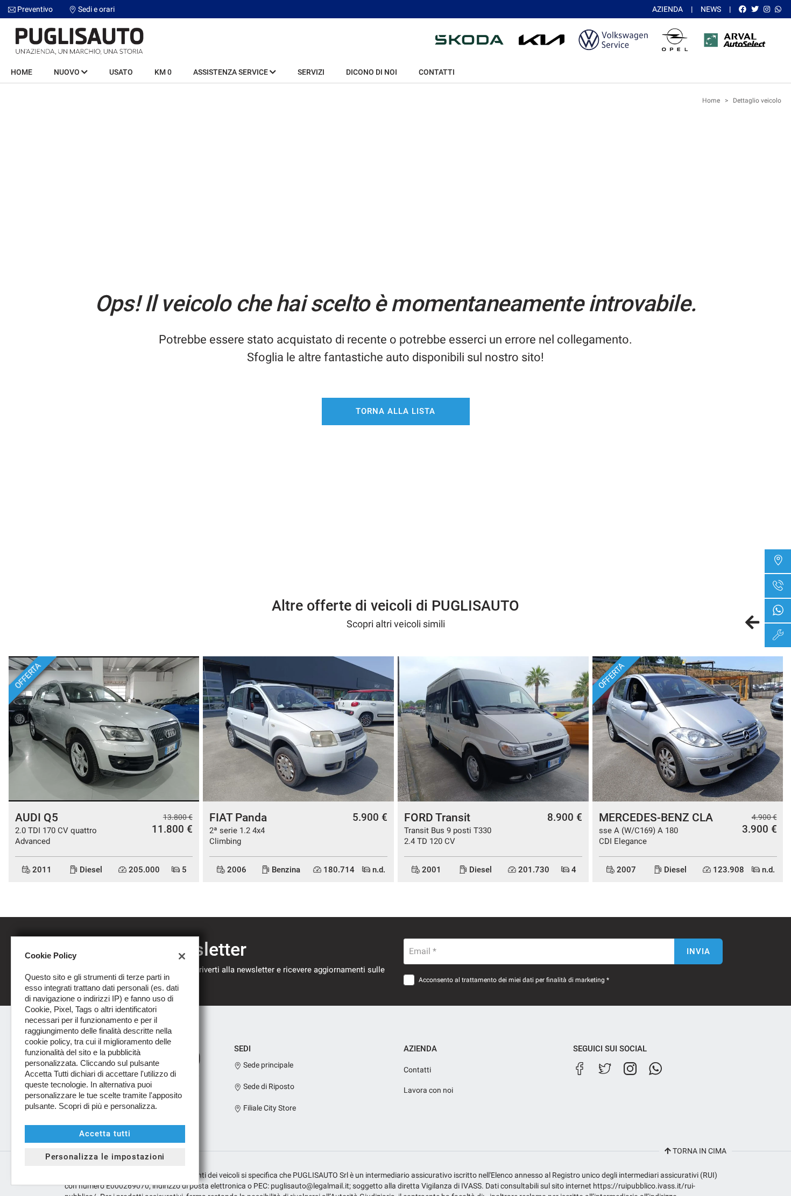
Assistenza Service (231, 72)
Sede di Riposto (268, 1086)
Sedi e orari (96, 9)
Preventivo (35, 9)
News (711, 9)
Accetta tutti (104, 1133)
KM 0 (163, 72)
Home (21, 72)
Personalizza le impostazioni (105, 1157)
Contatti (437, 72)
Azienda (667, 9)
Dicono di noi (371, 72)
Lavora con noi (428, 1090)
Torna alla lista (395, 411)
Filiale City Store (269, 1108)
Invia (698, 951)
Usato (121, 72)
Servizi (311, 72)
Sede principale (267, 1065)
